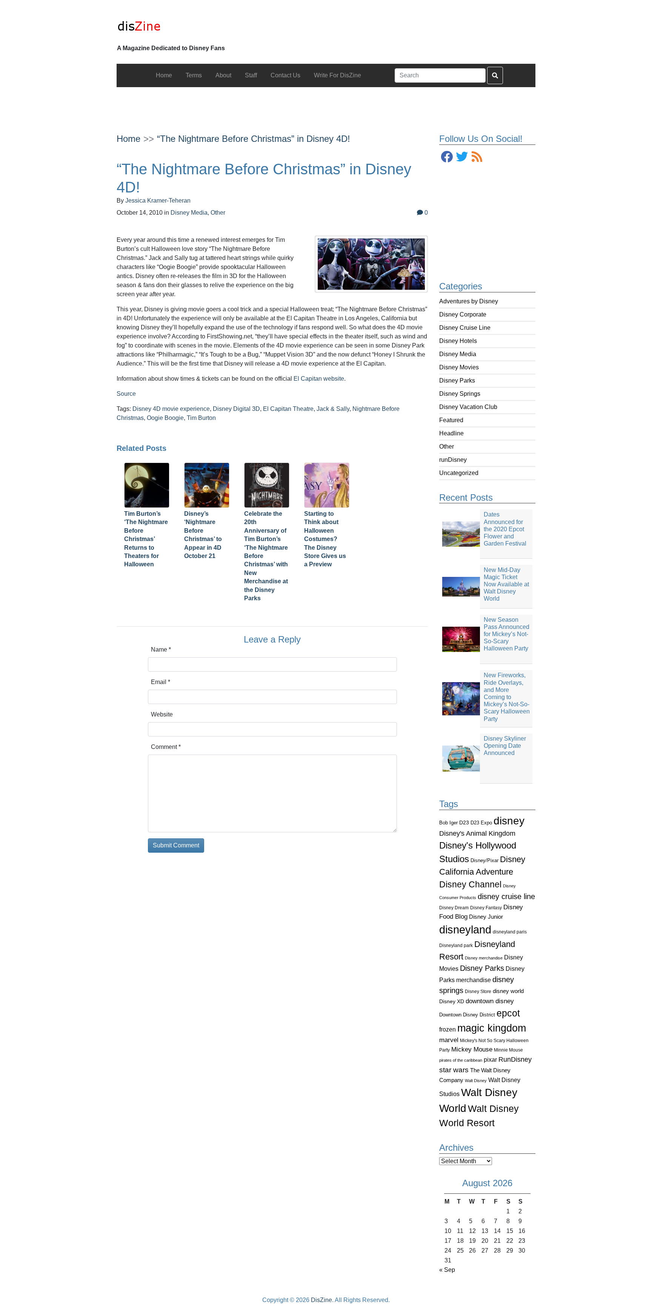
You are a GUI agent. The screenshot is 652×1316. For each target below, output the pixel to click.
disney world (508, 991)
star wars (454, 1070)
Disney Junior (486, 916)
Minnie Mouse (508, 1050)
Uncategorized (458, 473)
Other (446, 446)
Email (160, 682)
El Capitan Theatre (288, 409)
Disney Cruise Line (465, 327)
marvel (448, 1040)
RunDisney (515, 1059)
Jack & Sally (333, 409)
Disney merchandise (484, 958)
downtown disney (490, 1001)
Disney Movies (459, 367)
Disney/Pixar (484, 860)
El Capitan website (318, 378)
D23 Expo (481, 823)
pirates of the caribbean (460, 1060)
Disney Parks (457, 380)
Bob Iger (448, 823)
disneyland (465, 929)
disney (509, 821)
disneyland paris (510, 931)
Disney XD (451, 1001)
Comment (166, 747)
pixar (490, 1059)
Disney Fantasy (486, 907)
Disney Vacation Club (468, 407)
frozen (447, 1029)
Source (126, 393)
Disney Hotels (458, 341)
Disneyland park (456, 945)
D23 (464, 823)
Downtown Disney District (467, 1015)
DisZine (321, 1300)
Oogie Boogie (165, 418)
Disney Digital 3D (236, 409)
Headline (451, 433)
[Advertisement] (326, 104)
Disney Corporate (462, 314)
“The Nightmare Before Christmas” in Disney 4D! (253, 139)
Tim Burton (201, 418)
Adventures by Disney (468, 301)
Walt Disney (476, 1080)
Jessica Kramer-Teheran (158, 200)
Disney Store (478, 991)
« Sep (447, 1270)
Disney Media (457, 354)
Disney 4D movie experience (171, 409)
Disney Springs (459, 393)
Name (161, 649)
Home (128, 139)
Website (162, 714)
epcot (508, 1013)
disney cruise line (506, 896)
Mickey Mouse (471, 1049)
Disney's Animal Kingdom (477, 833)
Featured (451, 420)
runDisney (453, 460)
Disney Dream (454, 907)
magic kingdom (491, 1028)
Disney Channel (470, 884)
